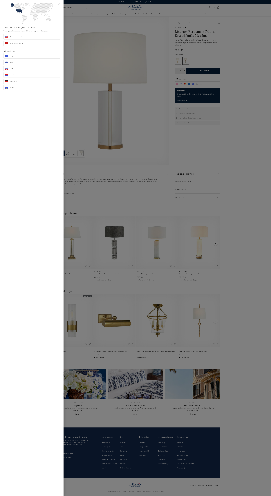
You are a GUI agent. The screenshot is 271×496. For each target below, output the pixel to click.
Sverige (12, 56)
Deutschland (13, 81)
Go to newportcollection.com (18, 37)
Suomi (11, 62)
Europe (12, 88)
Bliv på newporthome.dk (16, 43)
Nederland (13, 75)
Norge (11, 68)
